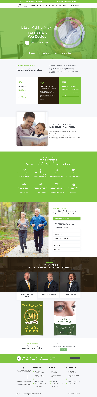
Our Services (34, 5)
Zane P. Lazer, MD (70, 294)
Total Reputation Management (23, 394)
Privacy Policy (77, 393)
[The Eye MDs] (22, 5)
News (64, 5)
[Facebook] (79, 1)
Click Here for (19, 384)
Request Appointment (74, 5)
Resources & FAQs (56, 5)
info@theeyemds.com (39, 381)
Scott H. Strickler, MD (48, 294)
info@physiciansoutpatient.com (74, 381)
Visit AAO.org (63, 349)
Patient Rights (71, 393)
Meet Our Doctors (45, 5)
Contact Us (75, 358)
